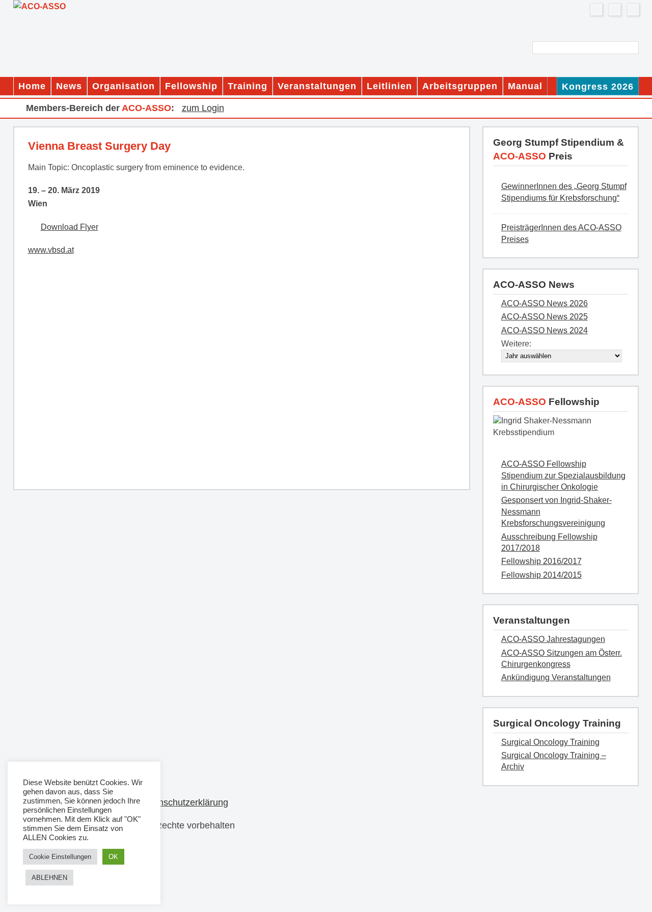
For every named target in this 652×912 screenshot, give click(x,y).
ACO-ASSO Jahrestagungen (553, 639)
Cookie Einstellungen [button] (60, 857)
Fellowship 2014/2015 (541, 575)
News (69, 86)
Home (32, 86)
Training (247, 86)
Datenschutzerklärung (183, 802)
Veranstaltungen (317, 86)
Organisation (123, 86)
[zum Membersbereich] (633, 10)
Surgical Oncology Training (550, 742)
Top (628, 888)
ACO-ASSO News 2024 (544, 330)
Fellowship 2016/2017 (541, 561)
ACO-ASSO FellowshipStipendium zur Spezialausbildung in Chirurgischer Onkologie (563, 475)
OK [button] (113, 857)
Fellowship (191, 86)
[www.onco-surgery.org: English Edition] (615, 10)
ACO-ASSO (546, 401)
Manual (525, 86)
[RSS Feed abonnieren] (596, 10)
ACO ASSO (114, 6)
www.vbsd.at (51, 250)
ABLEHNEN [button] (49, 877)
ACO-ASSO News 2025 (544, 316)
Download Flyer (69, 227)
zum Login (203, 108)
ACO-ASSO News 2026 (544, 303)
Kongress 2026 (598, 86)
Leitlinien (389, 86)
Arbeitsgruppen (460, 86)
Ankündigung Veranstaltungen (556, 677)
